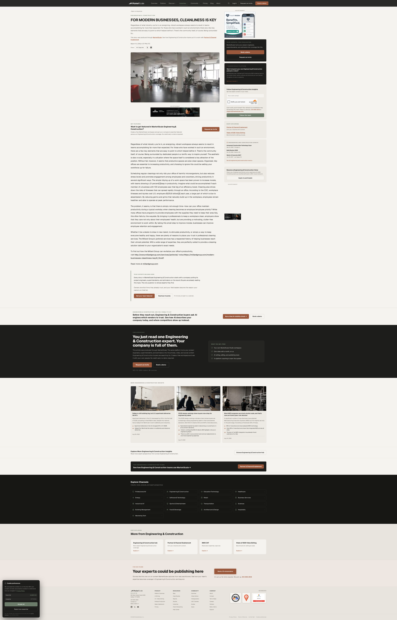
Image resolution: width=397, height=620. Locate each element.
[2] (179, 193)
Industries (182, 3)
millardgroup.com (150, 264)
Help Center (176, 609)
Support (212, 609)
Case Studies (176, 596)
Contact (212, 596)
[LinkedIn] (131, 607)
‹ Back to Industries (136, 11)
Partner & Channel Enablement (237, 127)
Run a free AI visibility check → (236, 316)
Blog (211, 3)
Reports (175, 599)
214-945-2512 (255, 109)
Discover (172, 3)
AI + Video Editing (159, 599)
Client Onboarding (178, 607)
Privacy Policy (233, 617)
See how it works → (232, 81)
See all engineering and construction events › (240, 160)
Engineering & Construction (143, 15)
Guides (193, 604)
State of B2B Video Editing (236, 133)
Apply (192, 607)
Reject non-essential (21, 609)
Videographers (195, 599)
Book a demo (245, 52)
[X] (135, 607)
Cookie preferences (261, 617)
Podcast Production (160, 601)
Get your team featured (144, 296)
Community (194, 3)
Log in (234, 3)
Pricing (205, 3)
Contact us (133, 601)
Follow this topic (245, 115)
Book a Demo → (135, 603)
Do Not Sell (252, 617)
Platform (163, 3)
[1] (160, 183)
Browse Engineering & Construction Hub (250, 452)
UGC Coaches (195, 601)
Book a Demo (213, 607)
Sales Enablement (159, 604)
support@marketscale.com (235, 111)
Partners (212, 604)
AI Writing (157, 596)
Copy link (141, 47)
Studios (175, 601)
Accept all (21, 604)
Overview (154, 3)
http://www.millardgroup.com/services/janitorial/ (156, 255)
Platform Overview (159, 593)
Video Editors (194, 596)
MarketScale (157, 37)
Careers (212, 601)
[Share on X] (147, 47)
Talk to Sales (213, 599)
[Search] (228, 3)
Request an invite (246, 3)
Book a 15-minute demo (225, 571)
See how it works (164, 296)
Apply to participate (245, 178)
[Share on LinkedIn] (151, 47)
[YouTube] (138, 607)
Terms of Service (242, 617)
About (218, 3)
